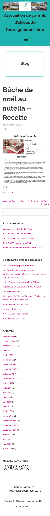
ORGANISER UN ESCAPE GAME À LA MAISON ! (22, 287)
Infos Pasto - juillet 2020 (14, 318)
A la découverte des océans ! (15, 314)
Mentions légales (24, 487)
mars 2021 (7, 406)
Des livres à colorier (11, 291)
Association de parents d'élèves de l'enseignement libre (25, 22)
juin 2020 (7, 439)
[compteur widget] (16, 469)
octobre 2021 (8, 374)
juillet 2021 (7, 388)
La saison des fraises (12, 309)
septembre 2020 (10, 430)
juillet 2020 (8, 434)
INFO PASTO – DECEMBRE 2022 (17, 233)
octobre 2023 (9, 336)
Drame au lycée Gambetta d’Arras (17, 229)
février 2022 (8, 355)
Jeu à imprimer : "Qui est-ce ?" (15, 304)
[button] (25, 41)
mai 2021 (7, 397)
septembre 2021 (10, 378)
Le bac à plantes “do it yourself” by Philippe (21, 282)
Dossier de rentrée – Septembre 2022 (19, 238)
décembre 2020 (10, 420)
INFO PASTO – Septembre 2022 (17, 243)
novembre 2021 (10, 369)
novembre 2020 (10, 425)
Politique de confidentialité (25, 490)
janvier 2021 (8, 416)
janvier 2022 (8, 360)
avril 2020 (7, 448)
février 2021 (8, 411)
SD (4, 128)
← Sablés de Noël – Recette (12, 201)
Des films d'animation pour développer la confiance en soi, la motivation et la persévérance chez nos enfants (24, 274)
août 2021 (7, 383)
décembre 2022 (10, 341)
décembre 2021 (9, 364)
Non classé (16, 193)
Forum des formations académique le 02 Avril (22, 247)
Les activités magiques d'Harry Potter (19, 265)
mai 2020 (7, 444)
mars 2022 (7, 350)
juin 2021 (7, 392)
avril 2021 (7, 402)
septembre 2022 (10, 346)
